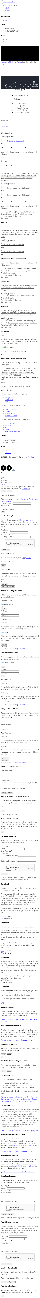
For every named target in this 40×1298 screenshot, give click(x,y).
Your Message (5, 781)
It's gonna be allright (6, 165)
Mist (28, 271)
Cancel (3, 1054)
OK (14, 1282)
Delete (9, 1054)
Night (11, 373)
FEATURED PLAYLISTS (12, 31)
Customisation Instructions (10, 861)
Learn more (26, 489)
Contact (3, 484)
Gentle (14, 214)
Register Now (5, 549)
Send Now (9, 792)
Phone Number (6, 853)
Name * (3, 849)
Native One (4, 126)
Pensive (33, 271)
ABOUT (7, 39)
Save (3, 811)
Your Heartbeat (5, 331)
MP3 (2, 916)
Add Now (4, 609)
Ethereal (7, 411)
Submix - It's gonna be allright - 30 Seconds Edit (17, 188)
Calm (10, 214)
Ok (2, 832)
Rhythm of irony (5, 281)
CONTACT (8, 41)
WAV (2, 918)
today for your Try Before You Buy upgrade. (20, 1130)
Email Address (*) (7, 503)
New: (5, 611)
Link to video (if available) (9, 855)
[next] (14, 470)
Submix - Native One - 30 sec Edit (12, 141)
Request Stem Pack (7, 1214)
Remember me (8, 509)
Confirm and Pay (6, 1282)
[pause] (9, 470)
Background (9, 398)
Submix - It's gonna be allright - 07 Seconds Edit (17, 195)
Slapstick (11, 298)
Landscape (22, 271)
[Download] (25, 86)
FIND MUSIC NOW (11, 5)
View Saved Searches (8, 586)
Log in (7, 8)
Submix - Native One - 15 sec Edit (12, 245)
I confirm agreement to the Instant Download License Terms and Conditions (17, 1000)
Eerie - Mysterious (11, 409)
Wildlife (7, 402)
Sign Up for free (26, 499)
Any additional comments (9, 1201)
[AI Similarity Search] (5, 86)
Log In (7, 20)
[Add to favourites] (20, 86)
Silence (15, 373)
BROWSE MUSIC (10, 29)
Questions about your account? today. (18, 1040)
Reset (3, 565)
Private (5, 632)
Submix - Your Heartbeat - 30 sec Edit (14, 351)
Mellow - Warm (10, 413)
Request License (6, 1264)
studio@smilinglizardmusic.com (24, 1145)
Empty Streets (13, 323)
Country (3, 537)
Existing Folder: (8, 604)
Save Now (4, 584)
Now (3, 667)
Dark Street (12, 370)
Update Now (5, 758)
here (2, 828)
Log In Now (27, 558)
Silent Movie (9, 400)
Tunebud (31, 457)
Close (3, 792)
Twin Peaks (33, 323)
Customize (5, 874)
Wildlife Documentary (25, 214)
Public (5, 623)
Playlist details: (6, 725)
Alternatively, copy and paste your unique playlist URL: (19, 783)
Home (3, 62)
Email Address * (6, 771)
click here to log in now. (25, 520)
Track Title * (5, 846)
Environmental (13, 271)
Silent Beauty (4, 306)
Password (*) (5, 506)
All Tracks (18, 62)
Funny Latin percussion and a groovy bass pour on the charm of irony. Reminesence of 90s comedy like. (19, 288)
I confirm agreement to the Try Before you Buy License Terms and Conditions (18, 977)
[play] (3, 470)
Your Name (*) (5, 530)
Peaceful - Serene (11, 416)
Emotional (20, 370)
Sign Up (7, 10)
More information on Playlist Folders (13, 648)
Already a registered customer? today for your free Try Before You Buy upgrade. (19, 1100)
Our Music (9, 62)
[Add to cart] (30, 86)
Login (3, 511)
